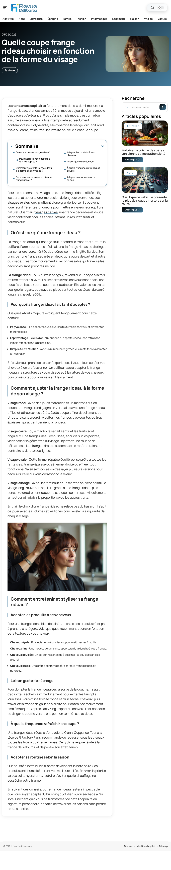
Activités (133, 126)
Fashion (10, 70)
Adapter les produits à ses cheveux (81, 154)
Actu (130, 172)
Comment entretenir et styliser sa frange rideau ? (34, 178)
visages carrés (46, 212)
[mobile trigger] (6, 7)
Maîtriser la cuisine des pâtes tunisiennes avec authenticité (143, 152)
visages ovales (19, 202)
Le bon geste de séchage (80, 161)
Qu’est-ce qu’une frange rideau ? (33, 152)
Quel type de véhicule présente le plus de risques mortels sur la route (145, 200)
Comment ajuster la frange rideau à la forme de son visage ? (34, 169)
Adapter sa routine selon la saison (81, 178)
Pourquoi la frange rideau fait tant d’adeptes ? (34, 160)
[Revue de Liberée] (24, 7)
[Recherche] (152, 7)
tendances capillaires (29, 105)
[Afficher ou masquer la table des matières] (71, 146)
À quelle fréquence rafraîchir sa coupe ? (83, 169)
